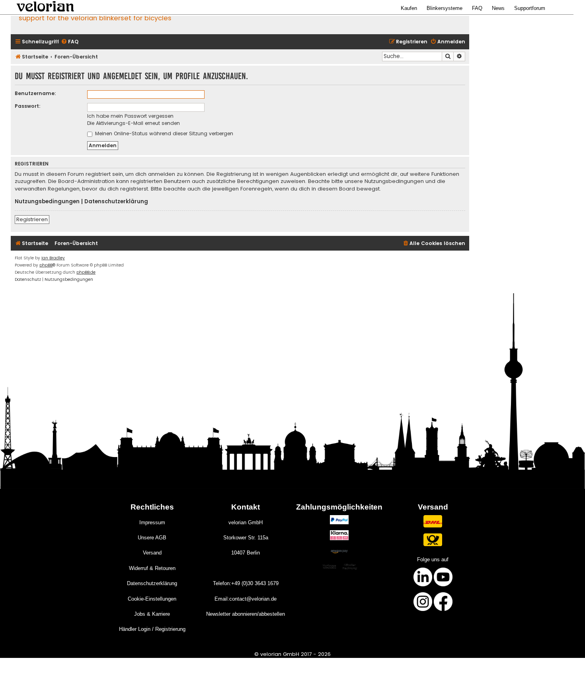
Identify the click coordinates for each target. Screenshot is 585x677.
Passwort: (28, 106)
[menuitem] (69, 42)
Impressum (152, 522)
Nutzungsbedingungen (47, 201)
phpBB (46, 265)
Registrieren (32, 219)
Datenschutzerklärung (116, 201)
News (498, 8)
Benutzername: (35, 93)
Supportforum (529, 8)
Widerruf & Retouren (152, 568)
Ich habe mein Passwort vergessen (130, 116)
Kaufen (409, 8)
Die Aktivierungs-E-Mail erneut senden (133, 123)
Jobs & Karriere (152, 614)
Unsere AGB (152, 538)
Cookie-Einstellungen (152, 599)
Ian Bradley (53, 258)
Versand (152, 553)
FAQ (477, 8)
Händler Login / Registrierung (152, 629)
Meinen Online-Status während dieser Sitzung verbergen (163, 133)
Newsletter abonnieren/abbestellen (245, 614)
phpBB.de (86, 272)
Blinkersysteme (444, 8)
